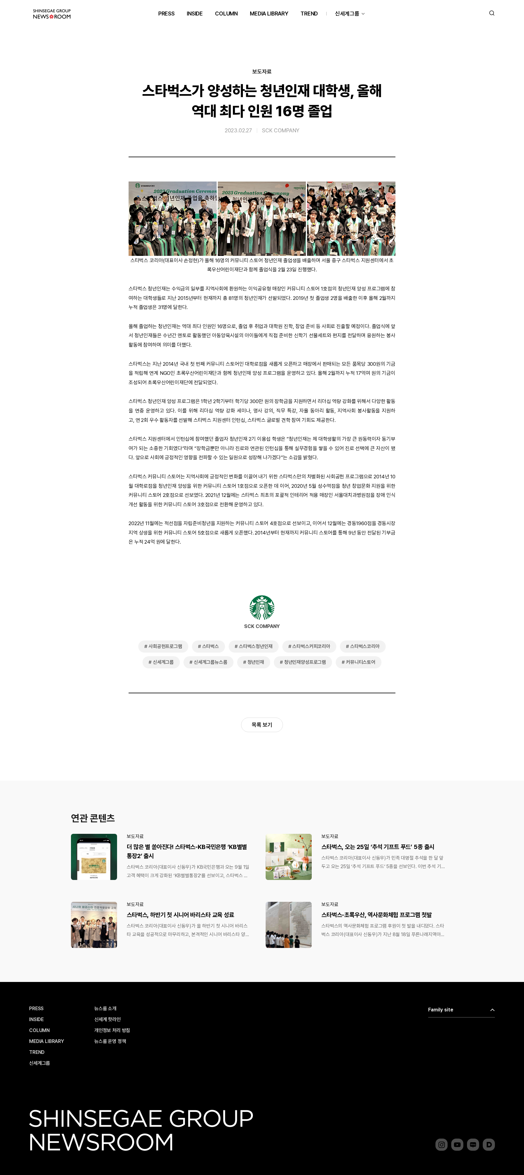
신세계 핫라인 (107, 1019)
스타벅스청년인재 (256, 646)
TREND (309, 13)
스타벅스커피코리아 (311, 646)
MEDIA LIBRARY (269, 13)
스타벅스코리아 (365, 646)
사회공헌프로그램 (165, 646)
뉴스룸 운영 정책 (110, 1041)
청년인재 (255, 662)
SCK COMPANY (280, 130)
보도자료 (261, 71)
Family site (440, 1010)
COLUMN (226, 13)
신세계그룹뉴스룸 (210, 662)
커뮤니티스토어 (360, 662)
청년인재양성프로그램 (305, 662)
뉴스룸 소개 (105, 1008)
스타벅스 (210, 646)
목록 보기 (262, 725)
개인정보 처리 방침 (112, 1030)
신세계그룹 (347, 13)
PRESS (166, 13)
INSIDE (195, 13)
